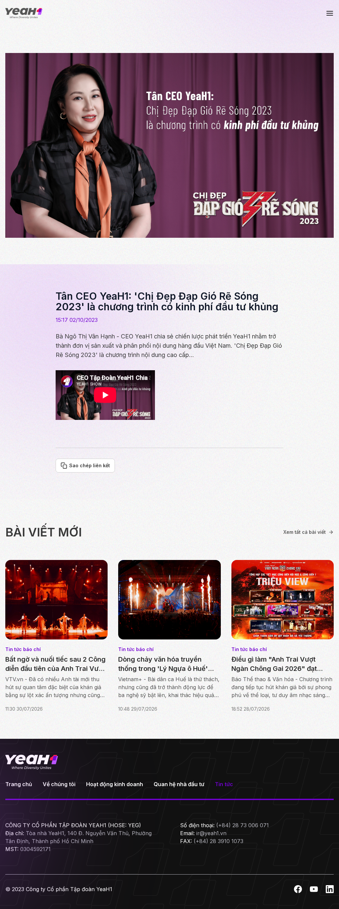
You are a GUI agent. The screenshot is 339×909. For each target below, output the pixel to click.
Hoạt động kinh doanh (114, 784)
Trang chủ (18, 784)
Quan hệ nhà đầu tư (179, 784)
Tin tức (224, 784)
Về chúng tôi (59, 784)
